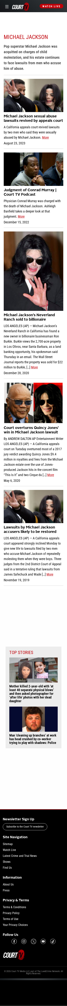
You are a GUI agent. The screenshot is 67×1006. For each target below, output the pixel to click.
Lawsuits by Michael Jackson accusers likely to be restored (30, 530)
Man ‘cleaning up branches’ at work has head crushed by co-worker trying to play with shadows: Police (32, 739)
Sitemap (8, 844)
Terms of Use (10, 919)
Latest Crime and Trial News (20, 856)
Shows (6, 861)
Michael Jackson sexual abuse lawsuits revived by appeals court (33, 119)
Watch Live (51, 6)
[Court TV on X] (33, 941)
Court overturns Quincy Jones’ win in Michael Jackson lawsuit (31, 430)
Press (6, 890)
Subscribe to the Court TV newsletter (25, 826)
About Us (8, 884)
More (45, 137)
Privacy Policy (11, 913)
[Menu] (6, 6)
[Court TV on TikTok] (52, 941)
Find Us (7, 867)
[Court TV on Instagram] (23, 941)
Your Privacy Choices (15, 925)
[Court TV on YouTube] (43, 941)
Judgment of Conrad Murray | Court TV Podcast (30, 192)
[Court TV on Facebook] (14, 941)
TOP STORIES (21, 652)
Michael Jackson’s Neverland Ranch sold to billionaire (29, 317)
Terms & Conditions (14, 907)
